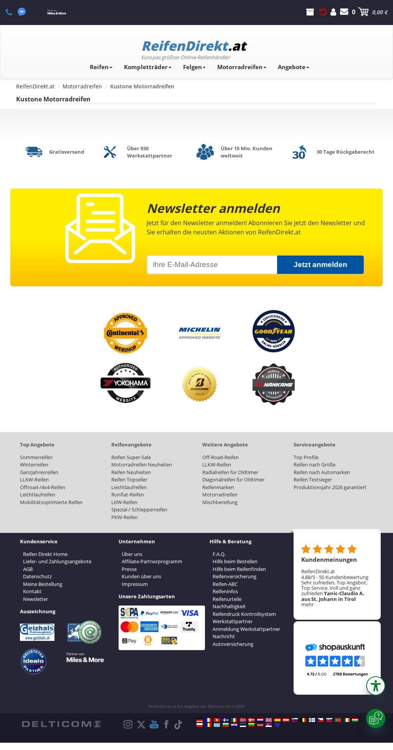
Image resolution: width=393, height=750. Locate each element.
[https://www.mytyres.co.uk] (269, 720)
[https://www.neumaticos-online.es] (277, 720)
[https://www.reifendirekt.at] (286, 720)
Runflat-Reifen (127, 494)
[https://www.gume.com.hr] (234, 725)
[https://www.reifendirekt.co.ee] (243, 725)
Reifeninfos (225, 591)
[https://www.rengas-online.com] (312, 720)
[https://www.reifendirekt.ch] (217, 720)
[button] (375, 685)
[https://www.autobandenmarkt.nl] (260, 720)
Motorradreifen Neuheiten (141, 464)
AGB (28, 569)
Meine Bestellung (42, 584)
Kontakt (32, 591)
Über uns (132, 554)
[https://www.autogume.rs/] (269, 725)
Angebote (291, 67)
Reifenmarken (218, 487)
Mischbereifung (220, 502)
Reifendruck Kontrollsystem (244, 614)
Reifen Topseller (129, 479)
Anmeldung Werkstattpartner (246, 629)
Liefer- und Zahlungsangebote (57, 561)
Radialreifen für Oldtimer (230, 472)
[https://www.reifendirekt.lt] (251, 725)
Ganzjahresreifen (39, 472)
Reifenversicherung (234, 576)
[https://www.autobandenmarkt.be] (303, 720)
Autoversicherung (233, 643)
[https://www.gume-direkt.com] (295, 720)
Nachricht (224, 636)
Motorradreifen (240, 67)
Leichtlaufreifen (37, 494)
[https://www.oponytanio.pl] (199, 725)
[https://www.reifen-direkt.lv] (260, 725)
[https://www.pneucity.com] (338, 720)
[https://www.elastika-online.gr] (217, 725)
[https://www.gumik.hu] (355, 720)
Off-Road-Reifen (220, 457)
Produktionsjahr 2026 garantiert (330, 487)
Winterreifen (34, 464)
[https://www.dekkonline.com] (243, 720)
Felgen (192, 67)
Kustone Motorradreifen (53, 99)
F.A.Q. (219, 554)
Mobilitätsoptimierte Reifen (51, 502)
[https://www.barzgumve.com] (226, 725)
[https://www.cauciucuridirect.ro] (208, 725)
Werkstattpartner (233, 621)
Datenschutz (37, 576)
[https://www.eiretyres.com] (346, 720)
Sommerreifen (36, 457)
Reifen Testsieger (313, 479)
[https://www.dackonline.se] (226, 720)
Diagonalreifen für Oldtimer (233, 479)
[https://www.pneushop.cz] (320, 720)
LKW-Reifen (124, 502)
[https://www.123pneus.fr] (208, 720)
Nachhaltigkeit (229, 606)
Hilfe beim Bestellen (235, 561)
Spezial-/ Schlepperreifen (139, 509)
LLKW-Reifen (34, 479)
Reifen (99, 67)
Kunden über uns (141, 576)
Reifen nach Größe (314, 464)
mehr (307, 604)
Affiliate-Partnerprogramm (152, 561)
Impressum (135, 584)
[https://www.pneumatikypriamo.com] (329, 720)
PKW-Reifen (124, 517)
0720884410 (13, 12)
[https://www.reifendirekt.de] (199, 720)
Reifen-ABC (225, 584)
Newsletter (35, 599)
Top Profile (306, 457)
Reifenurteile (227, 599)
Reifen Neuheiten (131, 472)
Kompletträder (146, 67)
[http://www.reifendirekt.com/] (277, 725)
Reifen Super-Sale (131, 457)
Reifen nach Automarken (322, 472)
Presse (129, 569)
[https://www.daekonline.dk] (251, 720)
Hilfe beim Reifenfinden (239, 569)
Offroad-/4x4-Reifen (42, 487)
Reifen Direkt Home (45, 554)
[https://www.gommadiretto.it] (234, 720)
